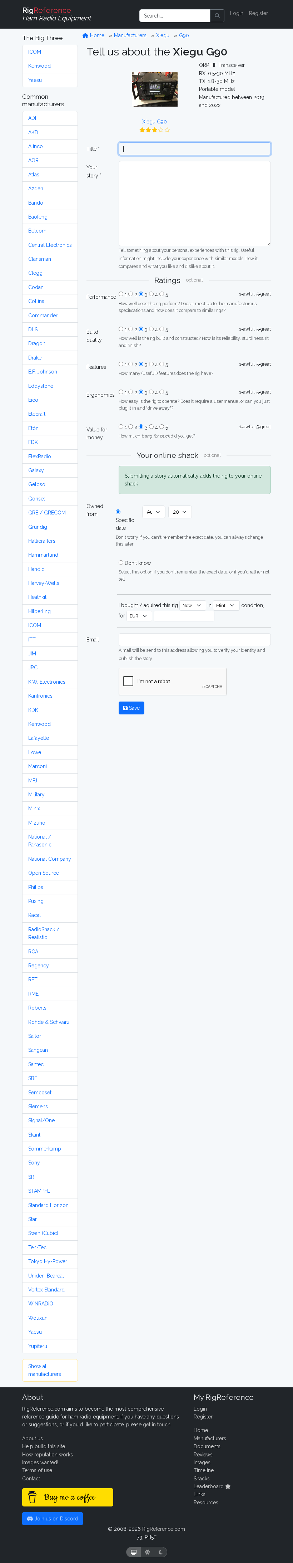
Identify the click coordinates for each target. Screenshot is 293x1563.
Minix (34, 808)
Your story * (93, 171)
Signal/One (41, 1120)
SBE (32, 1078)
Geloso (36, 484)
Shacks (202, 1478)
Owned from (94, 510)
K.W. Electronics (46, 682)
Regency (38, 965)
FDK (33, 442)
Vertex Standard (46, 1290)
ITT (32, 640)
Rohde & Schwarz (49, 1022)
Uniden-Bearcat (46, 1276)
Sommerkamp (44, 1149)
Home (96, 35)
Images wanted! (40, 1462)
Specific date (125, 524)
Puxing (36, 901)
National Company (49, 859)
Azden (35, 188)
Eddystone (40, 386)
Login (236, 13)
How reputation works (47, 1454)
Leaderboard (209, 1486)
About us (32, 1438)
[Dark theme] (160, 1552)
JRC (33, 667)
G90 (184, 35)
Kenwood (39, 66)
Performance (100, 297)
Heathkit (37, 597)
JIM (32, 653)
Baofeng (38, 217)
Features (96, 367)
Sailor (34, 1036)
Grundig (37, 527)
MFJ (32, 780)
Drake (34, 358)
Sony (34, 1163)
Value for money (96, 433)
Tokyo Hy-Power (47, 1261)
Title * (93, 149)
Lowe (34, 752)
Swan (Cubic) (43, 1233)
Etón (33, 428)
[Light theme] (147, 1552)
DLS (33, 329)
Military (36, 794)
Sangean (38, 1050)
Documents (207, 1446)
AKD (33, 132)
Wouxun (38, 1318)
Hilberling (39, 611)
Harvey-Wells (43, 583)
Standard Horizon (48, 1205)
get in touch (156, 1424)
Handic (36, 569)
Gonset (36, 499)
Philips (35, 887)
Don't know (138, 563)
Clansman (39, 259)
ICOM (34, 52)
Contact (31, 1478)
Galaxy (36, 470)
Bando (35, 203)
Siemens (38, 1106)
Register (258, 13)
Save (134, 708)
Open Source (43, 873)
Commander (43, 315)
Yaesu (35, 80)
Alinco (35, 146)
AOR (33, 160)
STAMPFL (39, 1191)
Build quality (94, 336)
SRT (33, 1177)
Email (92, 640)
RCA (33, 951)
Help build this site (43, 1446)
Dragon (36, 343)
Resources (206, 1502)
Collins (36, 301)
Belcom (37, 231)
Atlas (33, 174)
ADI (32, 118)
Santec (36, 1064)
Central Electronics (50, 245)
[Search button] (217, 15)
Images (202, 1462)
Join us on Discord (55, 1519)
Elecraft (36, 414)
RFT (33, 979)
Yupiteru (37, 1346)
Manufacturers (130, 35)
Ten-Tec (37, 1247)
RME (33, 994)
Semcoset (39, 1092)
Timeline (204, 1470)
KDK (33, 710)
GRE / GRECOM (47, 513)
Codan (36, 287)
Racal (34, 915)
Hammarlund (43, 555)
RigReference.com (163, 1529)
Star (32, 1219)
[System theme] (133, 1552)
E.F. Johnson (42, 372)
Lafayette (38, 738)
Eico (33, 400)
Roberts (37, 1008)
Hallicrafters (41, 541)
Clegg (35, 273)
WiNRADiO (40, 1303)
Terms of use (37, 1470)
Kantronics (40, 696)
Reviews (203, 1454)
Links (199, 1494)
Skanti (34, 1135)
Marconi (37, 766)
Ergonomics (100, 395)
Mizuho (36, 823)
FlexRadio (39, 456)
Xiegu (162, 35)
